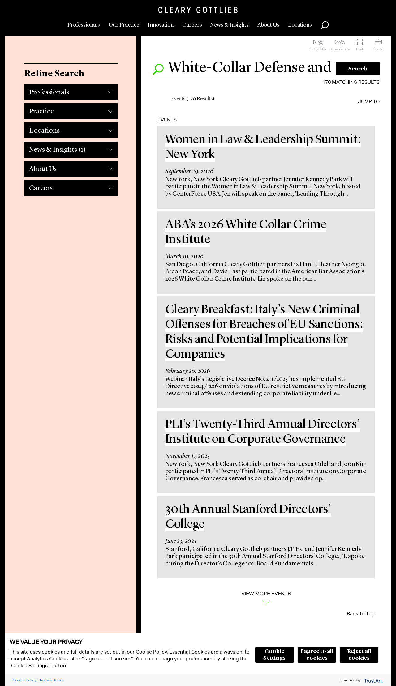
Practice (41, 111)
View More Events (266, 594)
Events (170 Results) (192, 98)
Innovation (161, 25)
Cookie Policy (24, 680)
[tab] (71, 90)
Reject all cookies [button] (359, 655)
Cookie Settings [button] (274, 655)
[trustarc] (373, 680)
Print (359, 49)
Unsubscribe (340, 49)
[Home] (198, 10)
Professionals (83, 25)
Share (377, 49)
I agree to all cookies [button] (317, 655)
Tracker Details (51, 680)
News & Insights (229, 25)
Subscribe (318, 49)
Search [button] (325, 25)
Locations (300, 25)
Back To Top (361, 613)
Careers (192, 25)
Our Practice (124, 25)
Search (357, 69)
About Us (268, 25)
